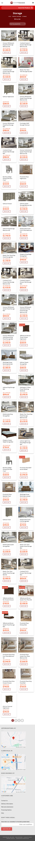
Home (9, 16)
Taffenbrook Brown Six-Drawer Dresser (8, 598)
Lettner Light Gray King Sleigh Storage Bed (25, 442)
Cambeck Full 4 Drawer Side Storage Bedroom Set (8, 282)
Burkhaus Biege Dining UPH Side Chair (7, 469)
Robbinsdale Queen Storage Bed (8, 545)
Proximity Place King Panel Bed (26, 682)
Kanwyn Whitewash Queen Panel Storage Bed (9, 308)
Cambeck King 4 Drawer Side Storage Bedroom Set (8, 71)
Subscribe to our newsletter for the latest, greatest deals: (15, 821)
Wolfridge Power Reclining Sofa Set (8, 363)
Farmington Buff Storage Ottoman (25, 124)
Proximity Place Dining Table (24, 624)
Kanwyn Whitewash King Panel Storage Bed (8, 124)
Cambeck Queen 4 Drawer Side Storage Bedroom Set (25, 44)
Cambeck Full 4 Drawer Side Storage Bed (25, 573)
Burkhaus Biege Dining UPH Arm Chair (7, 178)
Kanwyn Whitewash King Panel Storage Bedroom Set (8, 44)
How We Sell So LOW (8, 837)
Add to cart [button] (7, 52)
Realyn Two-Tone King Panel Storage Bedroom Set (26, 415)
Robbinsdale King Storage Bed (8, 415)
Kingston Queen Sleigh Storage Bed (8, 441)
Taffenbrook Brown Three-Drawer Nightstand (25, 337)
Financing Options (6, 810)
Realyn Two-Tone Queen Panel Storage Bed (26, 546)
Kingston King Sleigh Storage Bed (25, 255)
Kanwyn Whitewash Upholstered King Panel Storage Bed (8, 337)
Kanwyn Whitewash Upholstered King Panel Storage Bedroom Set (25, 309)
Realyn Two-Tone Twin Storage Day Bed (26, 70)
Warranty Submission (7, 807)
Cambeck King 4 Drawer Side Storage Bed (8, 151)
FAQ (2, 813)
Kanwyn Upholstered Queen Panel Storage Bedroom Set (26, 151)
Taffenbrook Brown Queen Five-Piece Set (26, 598)
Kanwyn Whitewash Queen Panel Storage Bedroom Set (26, 98)
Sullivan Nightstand (8, 96)
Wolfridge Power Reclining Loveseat (25, 495)
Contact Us (4, 800)
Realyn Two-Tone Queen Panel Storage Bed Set (9, 573)
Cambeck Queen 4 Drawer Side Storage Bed (25, 282)
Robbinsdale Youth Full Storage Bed (25, 520)
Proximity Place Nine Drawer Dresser (8, 682)
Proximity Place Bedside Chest (7, 495)
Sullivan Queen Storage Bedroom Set (26, 204)
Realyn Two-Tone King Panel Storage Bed (9, 256)
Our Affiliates (28, 837)
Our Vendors (19, 837)
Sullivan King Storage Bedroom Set (9, 229)
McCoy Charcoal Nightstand (7, 707)
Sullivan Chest (7, 519)
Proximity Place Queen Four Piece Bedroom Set (25, 656)
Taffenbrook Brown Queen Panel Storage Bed (9, 624)
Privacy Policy (11, 838)
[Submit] (31, 7)
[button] (2, 3)
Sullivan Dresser (7, 203)
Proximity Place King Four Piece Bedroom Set (8, 656)
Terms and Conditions (22, 838)
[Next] (22, 720)
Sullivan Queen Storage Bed (24, 363)
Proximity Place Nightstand (24, 177)
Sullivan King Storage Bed (9, 388)
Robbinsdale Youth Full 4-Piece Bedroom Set (26, 230)
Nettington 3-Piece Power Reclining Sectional (25, 389)
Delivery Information (7, 803)
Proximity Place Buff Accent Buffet (25, 468)
